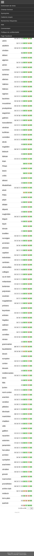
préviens (5, 306)
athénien (5, 248)
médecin (5, 493)
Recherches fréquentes (9, 21)
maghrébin (6, 214)
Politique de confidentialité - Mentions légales (17, 554)
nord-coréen (7, 392)
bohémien (6, 286)
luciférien (5, 132)
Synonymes (5, 13)
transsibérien (7, 123)
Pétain (4, 166)
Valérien (5, 84)
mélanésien (6, 282)
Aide (2, 25)
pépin (4, 200)
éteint (4, 171)
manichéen (6, 416)
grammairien (7, 344)
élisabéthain (6, 185)
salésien (5, 325)
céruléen (5, 469)
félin (3, 383)
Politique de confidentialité (10, 32)
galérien (5, 118)
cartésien (5, 262)
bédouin (5, 152)
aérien (4, 65)
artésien (5, 315)
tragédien (5, 147)
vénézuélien (6, 267)
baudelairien (7, 349)
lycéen (4, 387)
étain (4, 161)
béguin (4, 219)
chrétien (5, 50)
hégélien (5, 320)
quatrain (5, 503)
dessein (5, 368)
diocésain (5, 412)
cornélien (5, 334)
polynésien (6, 291)
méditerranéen (7, 373)
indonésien (6, 257)
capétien (5, 253)
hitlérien (5, 89)
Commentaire (5, 28)
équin (4, 224)
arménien (5, 243)
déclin (4, 142)
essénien (5, 296)
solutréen (5, 440)
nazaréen (5, 436)
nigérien (5, 94)
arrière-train (6, 489)
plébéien (5, 407)
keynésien (6, 310)
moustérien (6, 103)
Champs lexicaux (7, 9)
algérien (5, 60)
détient (4, 55)
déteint (4, 180)
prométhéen (7, 484)
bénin (4, 378)
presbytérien (7, 108)
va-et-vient (6, 277)
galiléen (5, 431)
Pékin (4, 195)
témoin (4, 229)
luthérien (5, 74)
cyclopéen (6, 460)
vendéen (5, 402)
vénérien (5, 127)
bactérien (5, 99)
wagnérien (6, 113)
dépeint (5, 209)
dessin (4, 354)
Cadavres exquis (7, 17)
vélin (4, 426)
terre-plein (6, 498)
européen (6, 359)
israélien (5, 233)
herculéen (6, 450)
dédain (4, 204)
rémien (4, 339)
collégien (5, 272)
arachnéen (6, 464)
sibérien (5, 79)
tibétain (5, 156)
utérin (4, 41)
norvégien (6, 238)
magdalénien (7, 301)
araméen (5, 397)
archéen (5, 455)
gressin (5, 474)
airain (4, 190)
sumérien (5, 70)
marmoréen (6, 479)
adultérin (5, 46)
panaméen (6, 445)
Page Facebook (6, 36)
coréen (4, 363)
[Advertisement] (17, 530)
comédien (6, 137)
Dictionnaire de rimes (8, 6)
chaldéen (5, 421)
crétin (4, 176)
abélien (5, 330)
